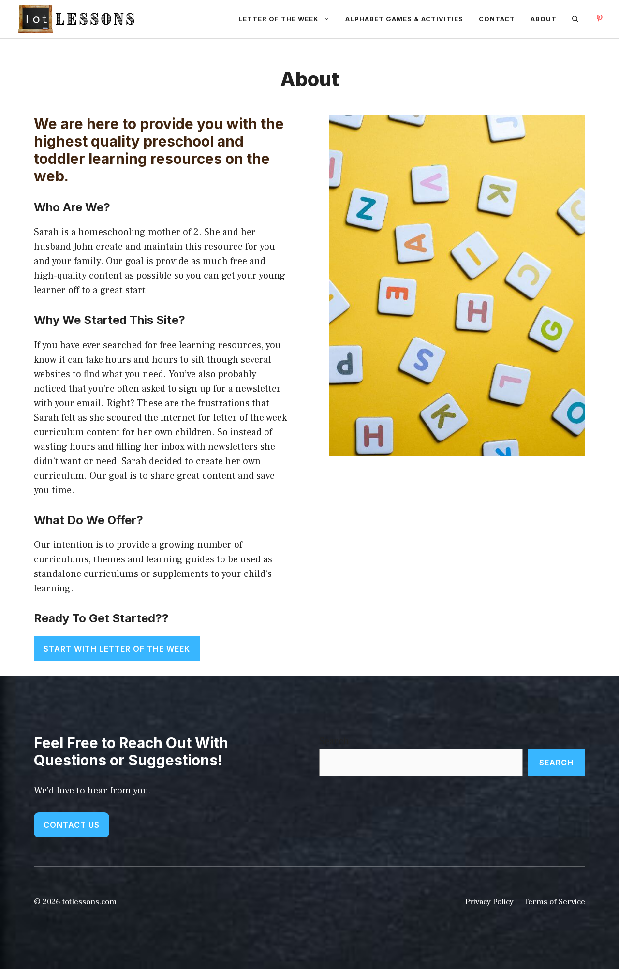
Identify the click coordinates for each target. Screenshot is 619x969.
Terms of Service (554, 901)
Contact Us (72, 825)
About (544, 19)
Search (334, 741)
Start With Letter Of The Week (117, 649)
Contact (497, 19)
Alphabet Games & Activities (404, 19)
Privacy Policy (489, 901)
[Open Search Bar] (575, 18)
